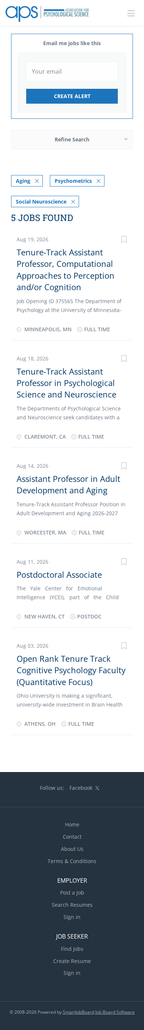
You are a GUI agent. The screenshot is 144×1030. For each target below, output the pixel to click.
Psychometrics (73, 180)
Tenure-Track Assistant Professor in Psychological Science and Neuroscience (66, 383)
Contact (72, 836)
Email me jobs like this (72, 43)
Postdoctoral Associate (59, 574)
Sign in (72, 916)
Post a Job (72, 892)
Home (72, 824)
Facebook (80, 787)
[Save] (123, 240)
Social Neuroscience (41, 201)
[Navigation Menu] (131, 13)
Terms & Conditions (72, 861)
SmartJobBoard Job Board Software (99, 1012)
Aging (23, 180)
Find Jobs (72, 948)
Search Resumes (72, 904)
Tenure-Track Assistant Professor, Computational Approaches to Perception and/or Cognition (65, 269)
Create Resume (72, 960)
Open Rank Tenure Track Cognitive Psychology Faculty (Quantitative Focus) (71, 670)
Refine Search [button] (72, 139)
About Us (72, 848)
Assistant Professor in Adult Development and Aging (68, 484)
